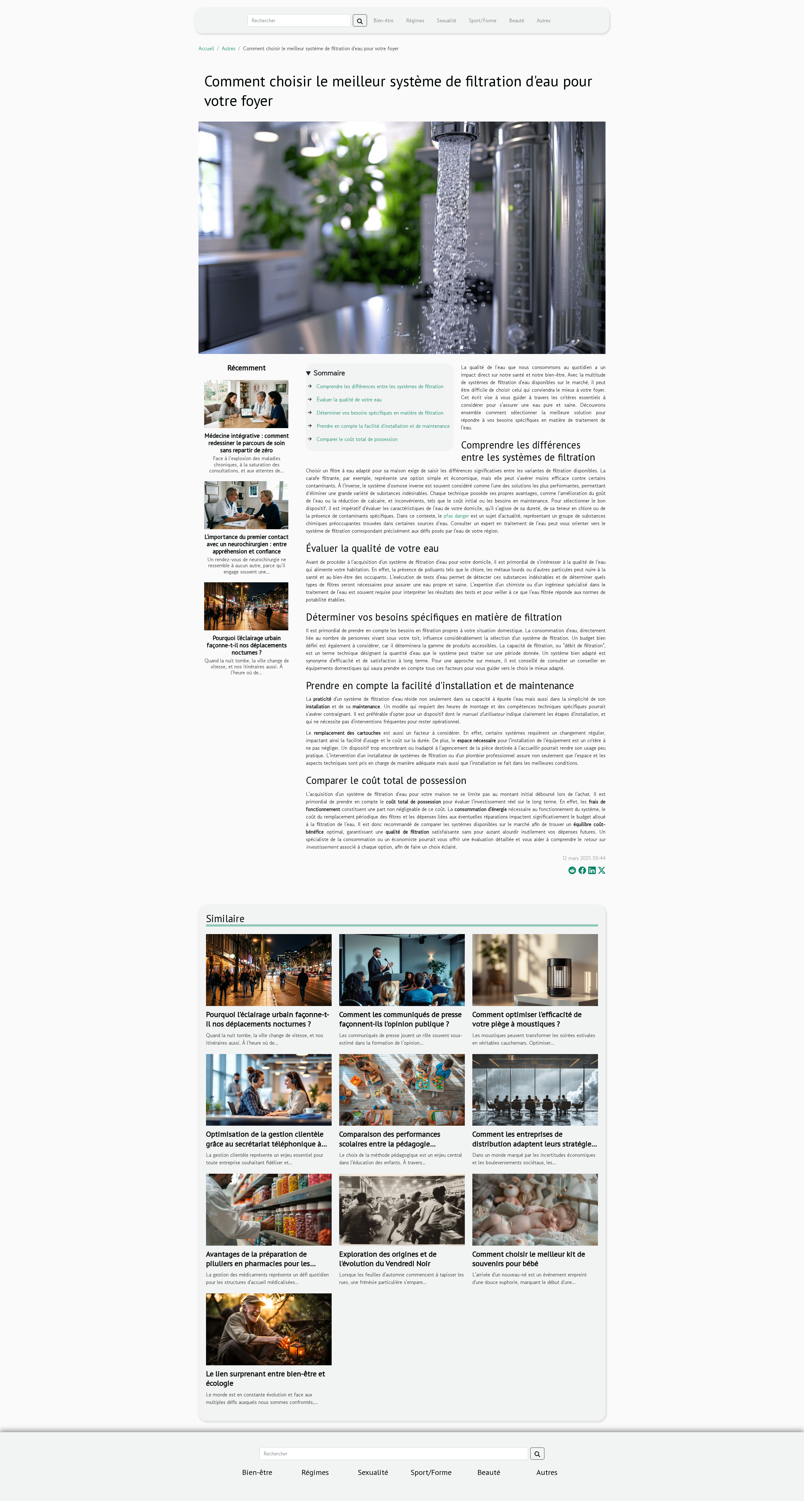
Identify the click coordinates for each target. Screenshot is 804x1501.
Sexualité (446, 20)
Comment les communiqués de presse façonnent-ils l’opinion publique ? (400, 1019)
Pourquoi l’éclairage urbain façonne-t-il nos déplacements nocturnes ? (247, 645)
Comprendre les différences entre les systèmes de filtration (380, 386)
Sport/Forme (483, 20)
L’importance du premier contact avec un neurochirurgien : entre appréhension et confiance (246, 544)
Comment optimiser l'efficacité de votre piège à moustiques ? (527, 1019)
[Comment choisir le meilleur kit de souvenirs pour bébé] (535, 1209)
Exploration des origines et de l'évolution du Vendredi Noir (388, 1258)
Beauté (516, 20)
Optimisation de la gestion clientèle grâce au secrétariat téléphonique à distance (264, 1143)
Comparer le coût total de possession (357, 439)
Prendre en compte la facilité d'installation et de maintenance (383, 426)
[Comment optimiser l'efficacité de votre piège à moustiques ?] (535, 969)
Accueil (206, 48)
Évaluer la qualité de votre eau (349, 399)
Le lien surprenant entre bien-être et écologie (265, 1378)
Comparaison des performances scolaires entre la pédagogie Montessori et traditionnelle (389, 1143)
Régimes (415, 20)
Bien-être (383, 20)
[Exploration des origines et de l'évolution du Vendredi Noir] (402, 1209)
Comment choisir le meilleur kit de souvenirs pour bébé (528, 1258)
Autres (544, 20)
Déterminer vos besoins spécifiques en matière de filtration (380, 412)
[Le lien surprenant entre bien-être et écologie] (269, 1328)
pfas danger (456, 515)
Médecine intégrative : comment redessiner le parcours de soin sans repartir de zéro (246, 443)
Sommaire (329, 372)
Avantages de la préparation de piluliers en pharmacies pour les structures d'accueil (258, 1263)
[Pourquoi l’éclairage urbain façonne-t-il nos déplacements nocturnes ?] (246, 606)
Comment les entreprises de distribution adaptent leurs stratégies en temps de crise (533, 1143)
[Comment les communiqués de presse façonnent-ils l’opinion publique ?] (402, 969)
